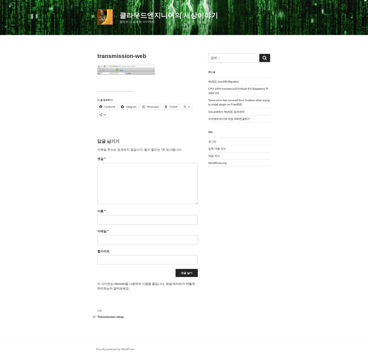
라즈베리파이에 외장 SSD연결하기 (229, 118)
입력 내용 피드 (217, 148)
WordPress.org (217, 163)
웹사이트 (103, 251)
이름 (101, 211)
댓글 (101, 158)
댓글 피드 (214, 155)
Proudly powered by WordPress (115, 349)
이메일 (102, 231)
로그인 (212, 141)
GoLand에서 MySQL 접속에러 (226, 111)
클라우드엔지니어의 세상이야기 (169, 15)
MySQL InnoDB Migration (223, 81)
